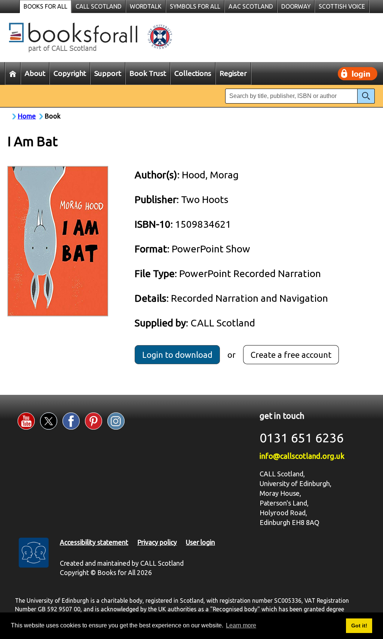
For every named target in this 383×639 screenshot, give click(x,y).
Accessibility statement (94, 542)
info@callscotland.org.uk (302, 456)
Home (27, 116)
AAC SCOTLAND (251, 6)
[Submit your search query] (366, 96)
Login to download (177, 354)
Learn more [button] (241, 625)
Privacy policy (157, 542)
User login (200, 542)
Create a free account (291, 354)
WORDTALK (146, 6)
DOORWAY (295, 6)
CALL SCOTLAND (99, 6)
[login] (358, 74)
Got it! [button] (359, 626)
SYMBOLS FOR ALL (195, 6)
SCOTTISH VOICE (342, 6)
